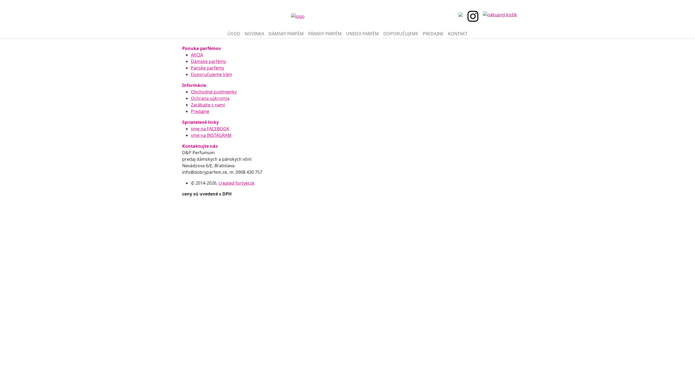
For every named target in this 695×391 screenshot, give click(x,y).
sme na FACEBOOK (210, 129)
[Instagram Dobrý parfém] (474, 16)
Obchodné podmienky (214, 92)
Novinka (254, 33)
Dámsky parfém (286, 33)
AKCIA (197, 55)
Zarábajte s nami (208, 105)
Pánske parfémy (207, 68)
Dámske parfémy (208, 61)
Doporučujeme (400, 33)
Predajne (433, 33)
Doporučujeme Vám (211, 74)
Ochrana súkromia (210, 98)
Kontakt (457, 33)
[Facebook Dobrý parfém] (462, 14)
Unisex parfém (362, 33)
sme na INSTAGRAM (211, 135)
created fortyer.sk (237, 183)
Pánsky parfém (325, 33)
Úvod (234, 33)
